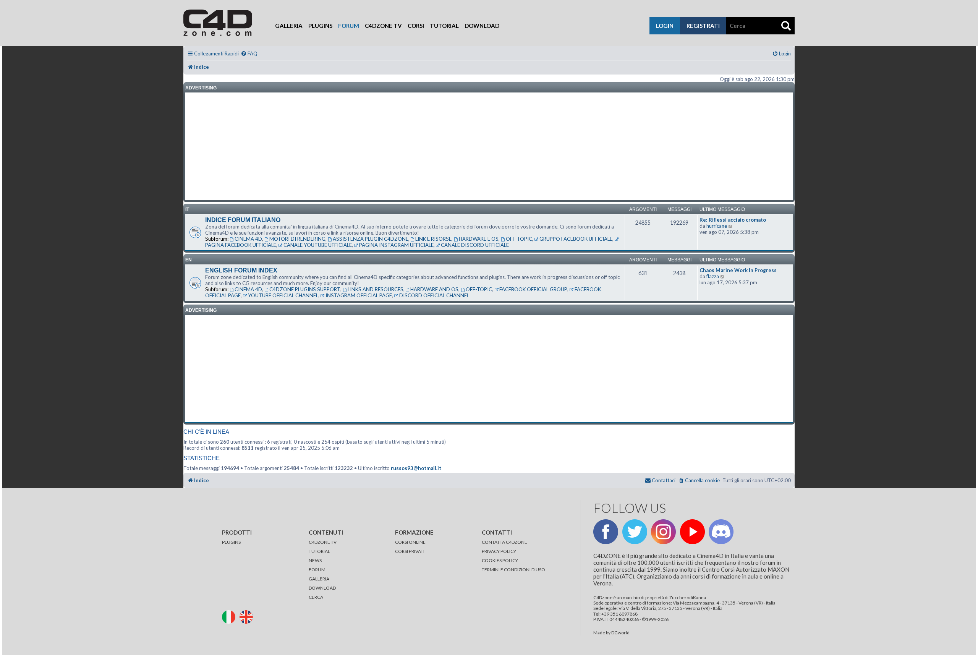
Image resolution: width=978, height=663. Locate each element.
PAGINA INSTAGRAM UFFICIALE (396, 245)
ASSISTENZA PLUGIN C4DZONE (370, 239)
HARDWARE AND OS (434, 289)
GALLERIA (319, 579)
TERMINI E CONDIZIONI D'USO (513, 569)
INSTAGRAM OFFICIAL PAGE (358, 295)
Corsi (416, 25)
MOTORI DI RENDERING (297, 239)
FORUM (317, 569)
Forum (348, 25)
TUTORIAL (319, 551)
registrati (703, 25)
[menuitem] (249, 53)
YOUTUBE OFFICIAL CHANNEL (283, 295)
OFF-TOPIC (519, 239)
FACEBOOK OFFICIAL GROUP (533, 289)
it (187, 209)
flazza (712, 276)
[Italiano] (230, 616)
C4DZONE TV (323, 542)
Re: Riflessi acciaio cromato (732, 220)
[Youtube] (692, 531)
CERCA (316, 597)
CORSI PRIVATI (409, 551)
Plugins (320, 25)
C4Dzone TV (383, 25)
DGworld (620, 632)
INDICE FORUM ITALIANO (242, 220)
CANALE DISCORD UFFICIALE (475, 245)
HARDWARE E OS (479, 239)
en (188, 260)
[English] (248, 616)
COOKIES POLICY (500, 560)
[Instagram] (663, 531)
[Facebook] (605, 531)
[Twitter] (634, 531)
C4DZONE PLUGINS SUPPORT (304, 289)
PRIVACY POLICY (499, 551)
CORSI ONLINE (410, 542)
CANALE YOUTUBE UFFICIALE (317, 245)
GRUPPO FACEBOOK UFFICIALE (575, 239)
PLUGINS (231, 542)
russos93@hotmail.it (416, 468)
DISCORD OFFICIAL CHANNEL (434, 295)
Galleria (289, 25)
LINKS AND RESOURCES (375, 289)
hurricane (716, 226)
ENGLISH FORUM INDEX (241, 270)
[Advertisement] (489, 146)
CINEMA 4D (248, 239)
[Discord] (721, 531)
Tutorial (444, 25)
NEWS (315, 560)
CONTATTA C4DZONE (504, 542)
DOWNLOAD (322, 588)
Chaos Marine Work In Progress (738, 270)
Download (482, 25)
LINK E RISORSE (433, 239)
